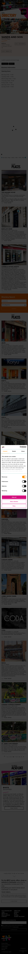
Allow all (14, 497)
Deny (14, 506)
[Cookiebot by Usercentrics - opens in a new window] (20, 447)
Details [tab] (14, 451)
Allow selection (14, 501)
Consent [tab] (5, 451)
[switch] (24, 481)
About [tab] (23, 451)
